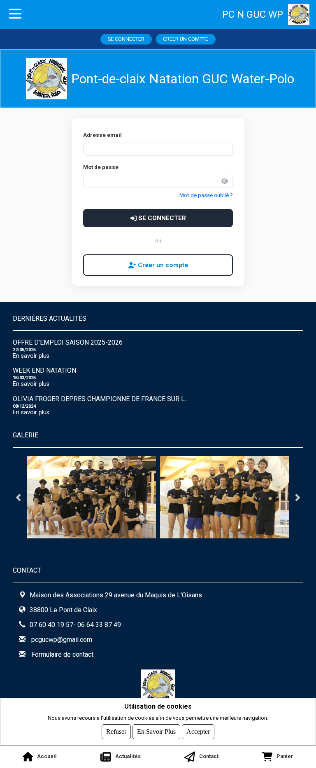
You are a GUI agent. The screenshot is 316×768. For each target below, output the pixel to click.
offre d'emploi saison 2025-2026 (68, 342)
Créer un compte (185, 39)
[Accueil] (302, 14)
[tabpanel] (91, 497)
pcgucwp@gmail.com (61, 640)
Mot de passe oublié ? (206, 195)
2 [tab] (146, 544)
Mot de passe (100, 167)
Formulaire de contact (62, 654)
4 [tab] (170, 544)
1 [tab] (133, 544)
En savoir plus (31, 355)
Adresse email (102, 135)
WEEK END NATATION (44, 370)
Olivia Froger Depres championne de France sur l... (100, 399)
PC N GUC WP (252, 14)
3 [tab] (158, 544)
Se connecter (126, 39)
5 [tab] (183, 544)
